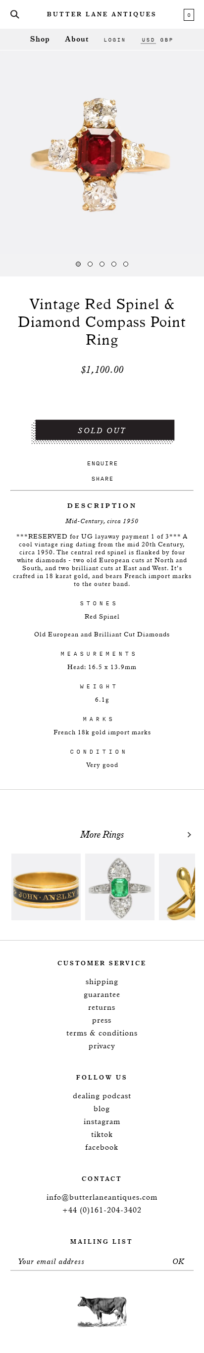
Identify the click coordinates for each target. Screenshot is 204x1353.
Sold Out (102, 431)
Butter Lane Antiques (102, 15)
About (77, 39)
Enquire (102, 463)
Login (114, 39)
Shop (40, 39)
